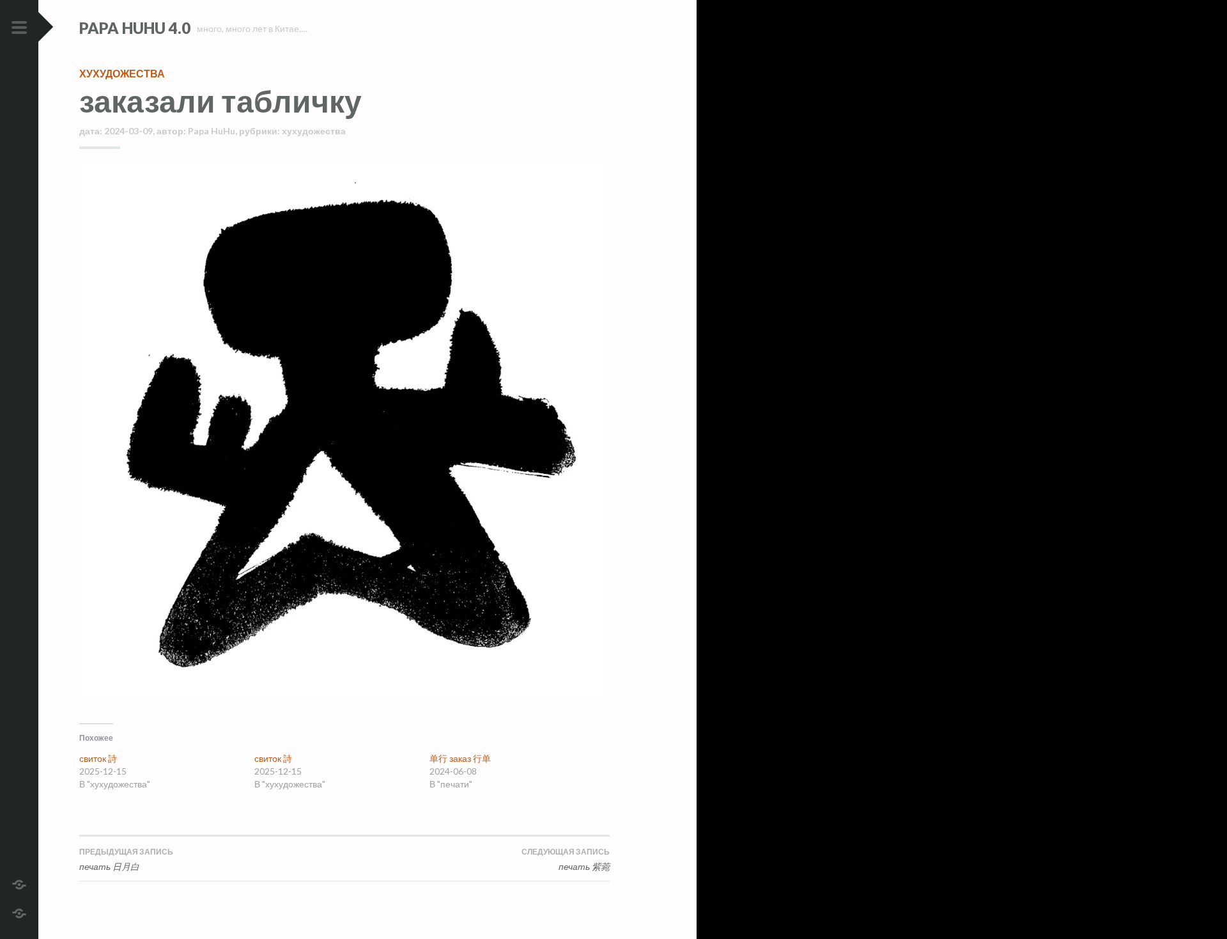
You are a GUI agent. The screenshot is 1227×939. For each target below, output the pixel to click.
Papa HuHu (211, 130)
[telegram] (19, 883)
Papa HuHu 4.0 (134, 28)
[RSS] (19, 911)
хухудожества (122, 73)
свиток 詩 (98, 758)
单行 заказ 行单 (460, 758)
